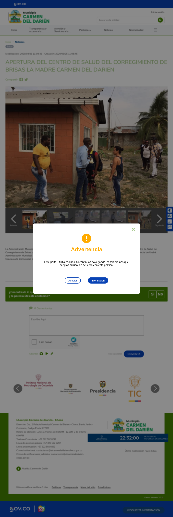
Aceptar (72, 280)
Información (98, 280)
